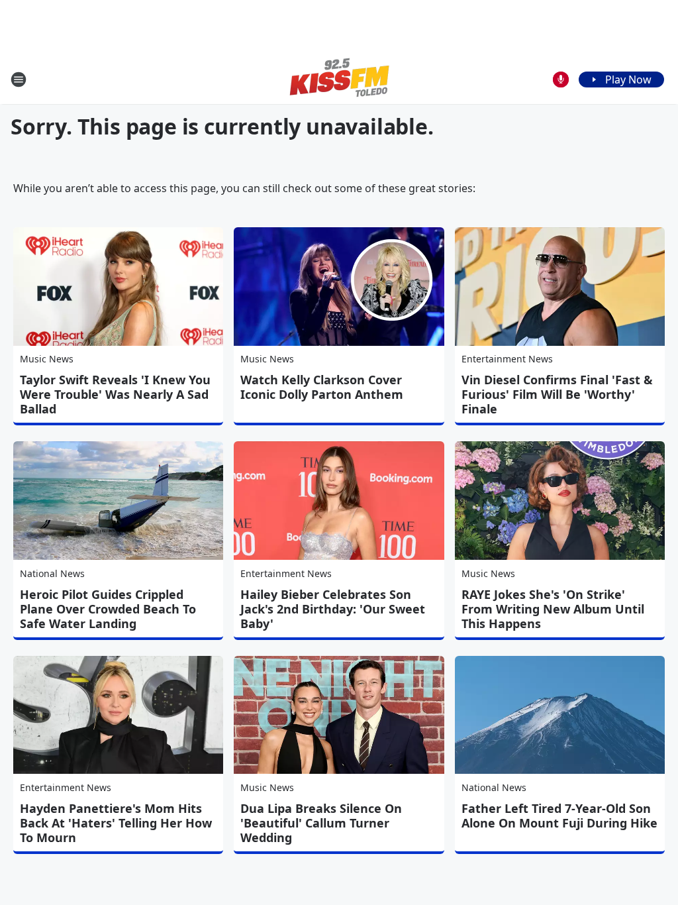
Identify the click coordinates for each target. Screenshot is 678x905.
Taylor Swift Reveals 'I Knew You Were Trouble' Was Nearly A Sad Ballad (115, 394)
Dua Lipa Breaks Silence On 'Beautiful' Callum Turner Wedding (321, 823)
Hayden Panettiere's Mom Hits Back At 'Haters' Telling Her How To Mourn (116, 823)
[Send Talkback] (561, 79)
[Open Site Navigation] (18, 79)
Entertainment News (507, 358)
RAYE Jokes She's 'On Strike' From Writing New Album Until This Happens (552, 609)
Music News (46, 358)
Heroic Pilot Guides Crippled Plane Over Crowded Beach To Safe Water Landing (108, 609)
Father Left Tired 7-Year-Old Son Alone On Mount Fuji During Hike (559, 815)
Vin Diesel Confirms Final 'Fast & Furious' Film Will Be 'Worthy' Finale (557, 394)
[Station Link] (339, 79)
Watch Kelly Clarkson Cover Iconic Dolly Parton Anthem (321, 386)
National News (52, 573)
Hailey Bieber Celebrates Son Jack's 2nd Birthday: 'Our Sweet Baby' (332, 609)
